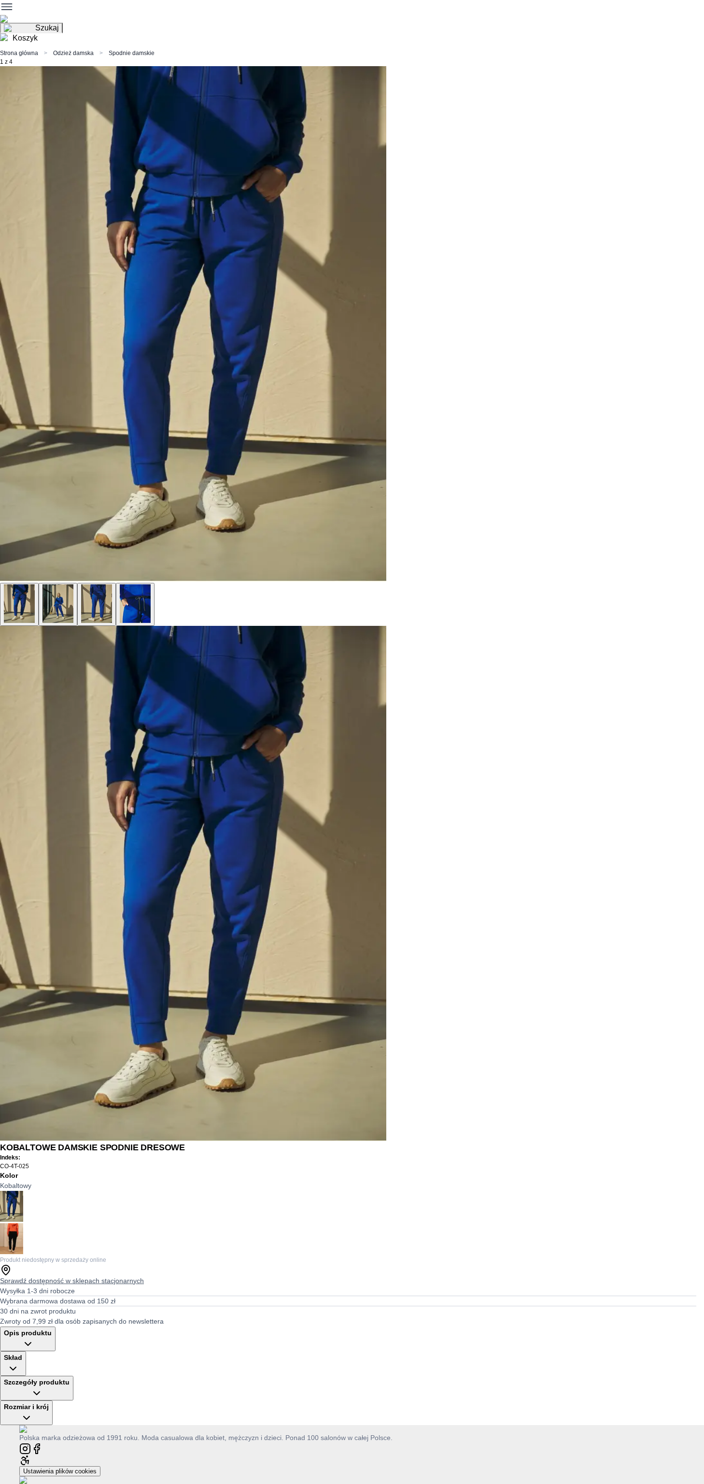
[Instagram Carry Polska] (25, 1448)
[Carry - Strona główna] (32, 1429)
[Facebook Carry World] (36, 1448)
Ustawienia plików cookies (60, 1471)
